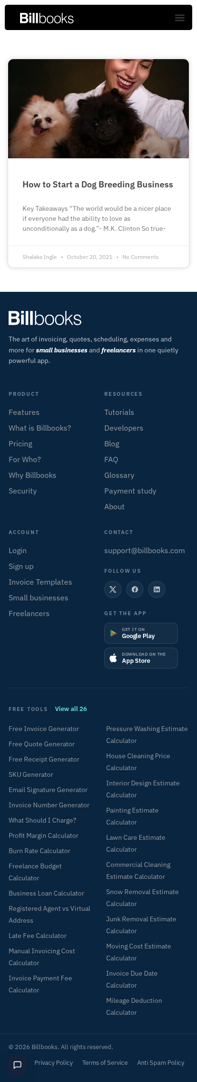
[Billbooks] (98, 318)
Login (18, 550)
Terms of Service (105, 1063)
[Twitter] (112, 589)
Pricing (20, 443)
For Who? (25, 459)
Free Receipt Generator (44, 759)
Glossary (119, 475)
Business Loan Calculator (46, 893)
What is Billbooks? (40, 428)
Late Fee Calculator (37, 935)
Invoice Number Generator (49, 805)
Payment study (130, 490)
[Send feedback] (17, 1064)
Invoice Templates (40, 582)
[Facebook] (134, 589)
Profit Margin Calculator (43, 835)
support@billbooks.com (144, 550)
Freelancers (29, 613)
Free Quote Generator (42, 744)
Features (24, 412)
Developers (123, 428)
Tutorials (119, 412)
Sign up (21, 566)
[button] (179, 17)
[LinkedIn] (156, 589)
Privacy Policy (53, 1063)
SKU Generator (31, 774)
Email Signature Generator (48, 789)
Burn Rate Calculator (39, 850)
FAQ (111, 459)
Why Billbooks (32, 475)
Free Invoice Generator (44, 728)
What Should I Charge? (43, 820)
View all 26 (71, 709)
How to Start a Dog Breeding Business (97, 184)
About (114, 506)
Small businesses (38, 597)
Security (23, 490)
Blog (111, 443)
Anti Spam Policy (160, 1063)
